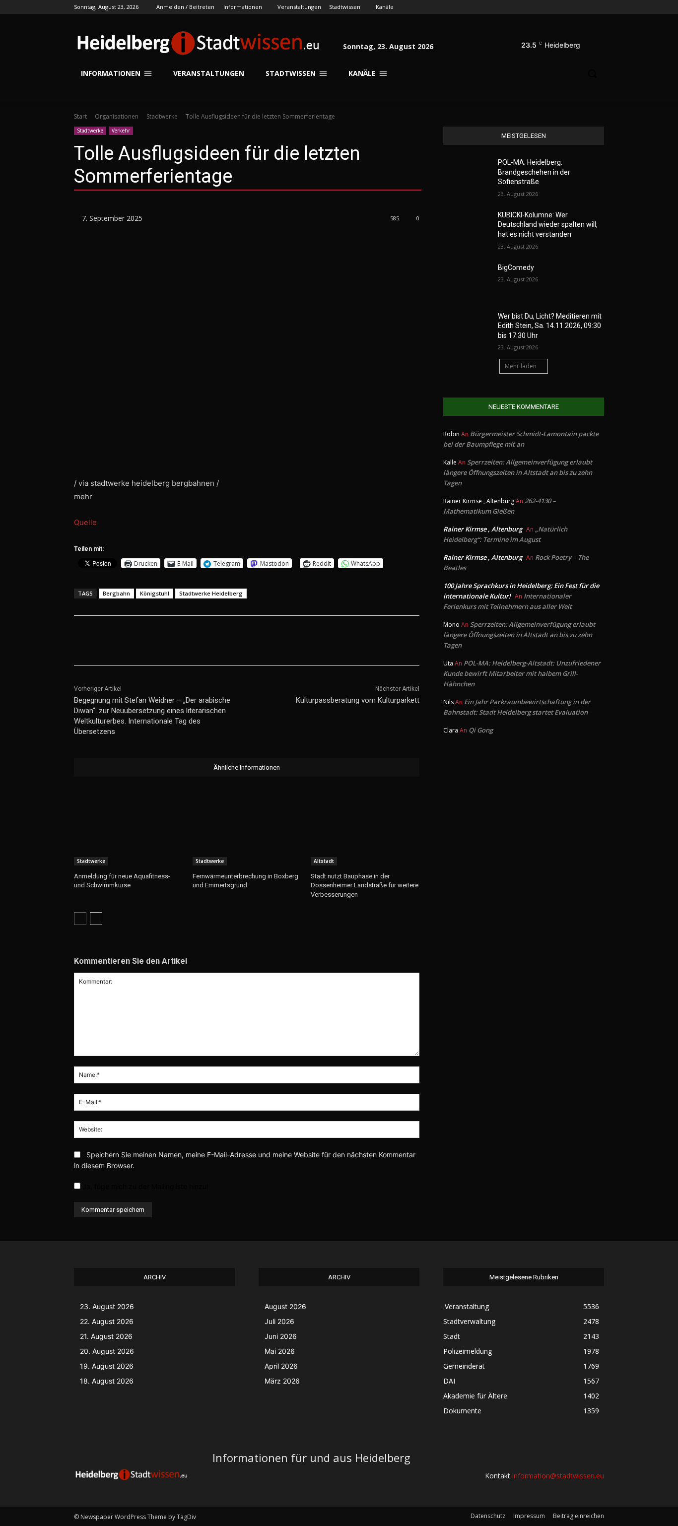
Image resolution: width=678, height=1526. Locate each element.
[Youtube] (598, 7)
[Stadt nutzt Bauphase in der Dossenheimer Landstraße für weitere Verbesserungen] (365, 827)
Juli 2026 (279, 1321)
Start (80, 116)
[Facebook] (543, 7)
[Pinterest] (193, 641)
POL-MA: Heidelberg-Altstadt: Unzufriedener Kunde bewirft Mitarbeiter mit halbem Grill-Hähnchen (522, 673)
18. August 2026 (107, 1381)
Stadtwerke (162, 116)
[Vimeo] (584, 7)
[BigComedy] (467, 280)
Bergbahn (116, 593)
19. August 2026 (107, 1366)
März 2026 (282, 1381)
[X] (571, 7)
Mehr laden (521, 366)
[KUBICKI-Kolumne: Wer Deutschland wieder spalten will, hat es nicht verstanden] (467, 227)
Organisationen (116, 116)
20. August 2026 (107, 1351)
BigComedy (516, 267)
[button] (592, 43)
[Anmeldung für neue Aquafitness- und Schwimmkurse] (128, 827)
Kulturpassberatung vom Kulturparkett (357, 700)
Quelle (85, 522)
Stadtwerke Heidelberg (211, 593)
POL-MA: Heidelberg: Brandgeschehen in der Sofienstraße (534, 172)
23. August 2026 (107, 1306)
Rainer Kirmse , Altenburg (482, 529)
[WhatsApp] (215, 641)
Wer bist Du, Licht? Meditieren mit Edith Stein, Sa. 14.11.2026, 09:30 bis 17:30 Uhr (550, 325)
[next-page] (96, 918)
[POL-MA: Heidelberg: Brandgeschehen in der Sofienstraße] (467, 175)
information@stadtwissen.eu (558, 1475)
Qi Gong (481, 730)
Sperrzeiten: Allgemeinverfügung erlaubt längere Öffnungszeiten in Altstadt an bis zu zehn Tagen (517, 472)
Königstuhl (154, 593)
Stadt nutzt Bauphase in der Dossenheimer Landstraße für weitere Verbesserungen (364, 885)
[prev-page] (80, 918)
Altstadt (324, 861)
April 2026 (281, 1366)
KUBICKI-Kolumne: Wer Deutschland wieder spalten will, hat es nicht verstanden (548, 224)
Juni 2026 (281, 1336)
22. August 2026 (107, 1321)
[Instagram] (557, 7)
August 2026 (285, 1306)
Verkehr (121, 130)
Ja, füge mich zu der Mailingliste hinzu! (144, 1186)
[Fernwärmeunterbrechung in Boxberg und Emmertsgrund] (247, 827)
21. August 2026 (106, 1336)
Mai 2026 (280, 1351)
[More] (238, 641)
